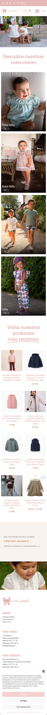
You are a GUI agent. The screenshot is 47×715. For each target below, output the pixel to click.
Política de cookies (12, 712)
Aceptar (23, 694)
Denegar (23, 701)
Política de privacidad (26, 712)
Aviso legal (37, 712)
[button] (43, 671)
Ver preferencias (23, 707)
